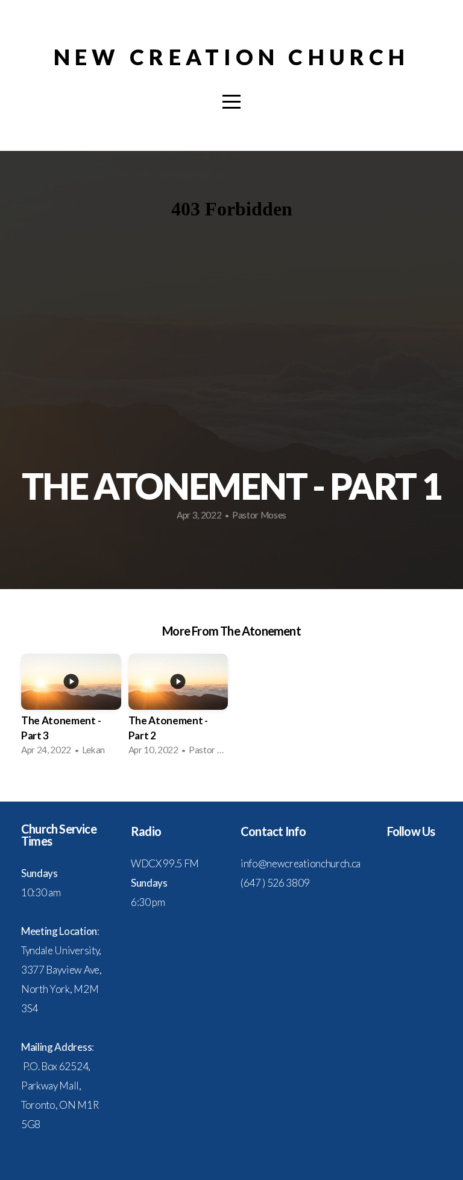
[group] (71, 708)
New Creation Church (231, 56)
